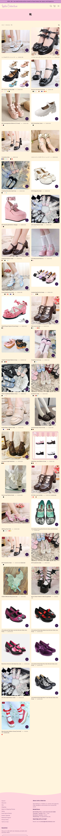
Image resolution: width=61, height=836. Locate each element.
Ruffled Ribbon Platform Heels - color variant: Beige (2, 429)
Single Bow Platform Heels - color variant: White (6, 260)
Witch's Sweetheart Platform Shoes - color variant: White (3, 395)
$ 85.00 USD (24, 326)
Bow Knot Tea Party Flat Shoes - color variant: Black (33, 91)
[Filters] (59, 25)
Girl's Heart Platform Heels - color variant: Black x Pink (31, 226)
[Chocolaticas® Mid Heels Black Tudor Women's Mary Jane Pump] (56, 693)
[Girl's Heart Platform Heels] (56, 220)
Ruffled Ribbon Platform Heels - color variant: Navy (3, 429)
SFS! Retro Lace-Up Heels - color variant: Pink (31, 497)
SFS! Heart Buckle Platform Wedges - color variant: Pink (2, 226)
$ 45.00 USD (20, 89)
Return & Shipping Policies (8, 809)
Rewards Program (6, 817)
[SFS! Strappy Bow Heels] (56, 186)
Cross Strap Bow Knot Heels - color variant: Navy (10, 294)
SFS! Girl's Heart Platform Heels (8, 697)
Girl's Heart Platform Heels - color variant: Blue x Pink (34, 226)
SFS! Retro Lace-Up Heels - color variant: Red (33, 497)
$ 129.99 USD (10, 631)
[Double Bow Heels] (56, 389)
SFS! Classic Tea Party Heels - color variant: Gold (7, 91)
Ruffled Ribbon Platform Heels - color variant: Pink (6, 429)
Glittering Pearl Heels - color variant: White (2, 530)
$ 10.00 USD (23, 596)
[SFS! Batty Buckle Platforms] (56, 254)
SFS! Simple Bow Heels (7, 562)
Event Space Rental (7, 813)
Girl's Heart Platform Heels (37, 224)
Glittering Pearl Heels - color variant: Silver (6, 530)
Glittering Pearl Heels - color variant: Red (9, 530)
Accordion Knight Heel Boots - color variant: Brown (3, 463)
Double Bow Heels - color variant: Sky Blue (37, 395)
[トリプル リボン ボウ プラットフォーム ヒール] (56, 52)
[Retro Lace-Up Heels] (56, 321)
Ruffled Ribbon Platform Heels (8, 427)
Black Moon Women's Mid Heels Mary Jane (11, 664)
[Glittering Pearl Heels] (27, 520)
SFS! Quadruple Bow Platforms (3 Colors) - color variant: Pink (2, 125)
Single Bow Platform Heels (7, 258)
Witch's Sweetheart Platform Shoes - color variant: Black (2, 395)
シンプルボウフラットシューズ (8, 57)
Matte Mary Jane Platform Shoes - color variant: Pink (36, 463)
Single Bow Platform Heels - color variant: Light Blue (7, 260)
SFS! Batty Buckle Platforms (37, 258)
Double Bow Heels (35, 393)
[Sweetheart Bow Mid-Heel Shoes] (27, 186)
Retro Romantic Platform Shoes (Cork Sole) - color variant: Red (2, 734)
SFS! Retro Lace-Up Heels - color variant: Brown (36, 497)
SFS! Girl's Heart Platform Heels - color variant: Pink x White (2, 699)
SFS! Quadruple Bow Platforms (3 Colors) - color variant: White (4, 125)
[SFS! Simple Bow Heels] (27, 554)
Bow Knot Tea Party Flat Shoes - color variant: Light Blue (34, 91)
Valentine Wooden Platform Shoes (9, 360)
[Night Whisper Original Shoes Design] (27, 321)
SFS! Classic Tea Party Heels (8, 89)
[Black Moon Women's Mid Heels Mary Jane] (27, 659)
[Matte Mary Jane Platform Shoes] (55, 456)
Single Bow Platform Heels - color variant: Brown (2, 260)
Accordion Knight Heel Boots (8, 461)
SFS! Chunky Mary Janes (36, 123)
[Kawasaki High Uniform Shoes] (53, 423)
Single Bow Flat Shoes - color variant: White (33, 361)
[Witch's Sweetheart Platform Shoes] (27, 389)
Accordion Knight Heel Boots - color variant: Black (2, 463)
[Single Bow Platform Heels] (27, 254)
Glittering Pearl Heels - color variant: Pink (7, 530)
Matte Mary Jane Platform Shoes (38, 461)
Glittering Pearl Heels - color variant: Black (3, 530)
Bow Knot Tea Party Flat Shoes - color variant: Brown (38, 91)
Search (3, 800)
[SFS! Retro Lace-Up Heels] (56, 490)
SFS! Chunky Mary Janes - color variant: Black (33, 125)
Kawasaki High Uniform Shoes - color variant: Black (31, 429)
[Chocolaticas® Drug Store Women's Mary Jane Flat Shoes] (56, 524)
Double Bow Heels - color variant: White (31, 395)
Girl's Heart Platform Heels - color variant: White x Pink (33, 226)
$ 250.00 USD (23, 360)
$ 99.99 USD (36, 530)
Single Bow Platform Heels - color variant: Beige (3, 260)
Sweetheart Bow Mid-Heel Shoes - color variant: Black (2, 192)
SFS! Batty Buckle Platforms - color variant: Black (31, 260)
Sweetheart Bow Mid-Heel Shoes (9, 191)
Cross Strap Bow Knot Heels (8, 292)
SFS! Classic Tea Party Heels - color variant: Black (9, 91)
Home (3, 24)
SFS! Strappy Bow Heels (36, 191)
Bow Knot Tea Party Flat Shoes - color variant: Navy (41, 91)
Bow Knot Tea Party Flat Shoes (38, 89)
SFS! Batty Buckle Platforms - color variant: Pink (33, 260)
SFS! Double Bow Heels (36, 562)
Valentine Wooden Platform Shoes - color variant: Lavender (9, 361)
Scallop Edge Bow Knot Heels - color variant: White (34, 294)
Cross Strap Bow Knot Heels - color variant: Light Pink (6, 294)
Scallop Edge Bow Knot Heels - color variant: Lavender (33, 294)
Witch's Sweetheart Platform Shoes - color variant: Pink (6, 395)
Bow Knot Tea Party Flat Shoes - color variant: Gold (46, 91)
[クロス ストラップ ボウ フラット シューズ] (56, 149)
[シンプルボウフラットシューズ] (27, 50)
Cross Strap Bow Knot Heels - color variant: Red (7, 294)
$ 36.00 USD (22, 191)
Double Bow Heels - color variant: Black (33, 395)
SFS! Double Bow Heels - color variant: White (31, 564)
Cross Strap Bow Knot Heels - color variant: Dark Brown (13, 294)
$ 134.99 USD (26, 664)
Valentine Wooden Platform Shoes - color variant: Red (6, 361)
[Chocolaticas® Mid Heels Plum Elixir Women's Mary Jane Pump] (56, 659)
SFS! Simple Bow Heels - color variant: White (2, 564)
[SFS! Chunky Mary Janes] (56, 118)
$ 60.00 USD (19, 258)
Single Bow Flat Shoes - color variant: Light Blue (36, 361)
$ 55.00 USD (57, 57)
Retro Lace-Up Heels (35, 326)
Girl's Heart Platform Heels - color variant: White (37, 226)
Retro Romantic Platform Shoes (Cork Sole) (11, 731)
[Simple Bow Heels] (27, 148)
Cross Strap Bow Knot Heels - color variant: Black (4, 294)
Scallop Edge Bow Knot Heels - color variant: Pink (31, 294)
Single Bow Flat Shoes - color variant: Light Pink (31, 361)
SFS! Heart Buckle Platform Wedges (10, 224)
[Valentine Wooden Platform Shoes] (27, 349)
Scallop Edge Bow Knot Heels (37, 292)
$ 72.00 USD (20, 461)
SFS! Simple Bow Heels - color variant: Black (3, 564)
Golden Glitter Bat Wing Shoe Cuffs (10, 596)
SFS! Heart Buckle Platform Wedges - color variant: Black (3, 226)
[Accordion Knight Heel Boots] (27, 456)
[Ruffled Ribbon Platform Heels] (27, 423)
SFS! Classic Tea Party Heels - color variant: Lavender (6, 91)
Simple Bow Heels (6, 157)
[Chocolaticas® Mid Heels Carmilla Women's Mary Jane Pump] (27, 625)
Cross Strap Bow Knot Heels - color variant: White (2, 294)
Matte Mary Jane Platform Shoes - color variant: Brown (33, 463)
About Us (4, 803)
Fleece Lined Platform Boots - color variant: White (2, 497)
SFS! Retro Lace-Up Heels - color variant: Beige (34, 497)
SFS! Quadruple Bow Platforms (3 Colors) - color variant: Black (3, 125)
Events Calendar (6, 815)
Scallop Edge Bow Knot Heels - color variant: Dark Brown (36, 294)
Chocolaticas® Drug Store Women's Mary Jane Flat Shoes (44, 529)
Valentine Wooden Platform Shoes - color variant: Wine (2, 361)
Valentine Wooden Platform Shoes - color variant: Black (4, 361)
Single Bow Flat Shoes (36, 360)
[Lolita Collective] (9, 6)
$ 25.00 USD (48, 123)
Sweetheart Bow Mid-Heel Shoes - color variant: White (3, 192)
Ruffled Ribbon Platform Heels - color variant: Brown (7, 429)
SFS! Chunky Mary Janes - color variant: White (31, 125)
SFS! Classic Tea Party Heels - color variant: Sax (4, 91)
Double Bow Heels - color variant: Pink (34, 395)
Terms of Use (5, 821)
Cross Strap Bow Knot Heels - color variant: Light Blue (9, 294)
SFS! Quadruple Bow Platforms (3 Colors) (11, 123)
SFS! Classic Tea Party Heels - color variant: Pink (2, 91)
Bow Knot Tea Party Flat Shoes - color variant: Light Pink (36, 91)
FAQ (3, 805)
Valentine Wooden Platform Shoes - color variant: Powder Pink (7, 361)
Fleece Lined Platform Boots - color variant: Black (3, 497)
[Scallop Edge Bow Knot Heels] (56, 284)
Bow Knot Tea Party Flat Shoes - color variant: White (37, 91)
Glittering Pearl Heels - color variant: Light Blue (4, 530)
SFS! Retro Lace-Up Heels (36, 495)
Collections (7, 24)
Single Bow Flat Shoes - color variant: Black (34, 361)
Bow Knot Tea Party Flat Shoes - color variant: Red (44, 91)
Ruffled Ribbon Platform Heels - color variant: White (4, 429)
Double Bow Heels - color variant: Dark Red (36, 395)
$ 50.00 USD (20, 57)
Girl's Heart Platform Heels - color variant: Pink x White (36, 226)
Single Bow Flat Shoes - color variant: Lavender (37, 361)
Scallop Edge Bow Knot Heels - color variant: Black (37, 294)
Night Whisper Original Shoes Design (10, 326)
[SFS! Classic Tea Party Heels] (27, 85)
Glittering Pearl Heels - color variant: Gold (10, 530)
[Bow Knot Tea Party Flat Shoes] (56, 85)
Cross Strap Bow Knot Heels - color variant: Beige (3, 294)
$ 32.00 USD (51, 427)
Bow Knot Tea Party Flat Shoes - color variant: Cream (31, 91)
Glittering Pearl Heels (6, 529)
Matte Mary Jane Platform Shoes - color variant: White (34, 463)
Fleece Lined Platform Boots (8, 495)
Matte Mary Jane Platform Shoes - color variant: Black (31, 463)
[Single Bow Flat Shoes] (53, 355)
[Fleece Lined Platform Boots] (23, 490)
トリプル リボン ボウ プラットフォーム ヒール (41, 57)
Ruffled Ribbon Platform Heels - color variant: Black (9, 429)
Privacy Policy (5, 819)
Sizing (3, 811)
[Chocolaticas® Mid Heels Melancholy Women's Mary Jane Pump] (56, 625)
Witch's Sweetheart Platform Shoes (10, 393)
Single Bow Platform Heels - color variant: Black (4, 260)
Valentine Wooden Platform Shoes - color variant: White (3, 361)
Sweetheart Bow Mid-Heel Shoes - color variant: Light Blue (6, 192)
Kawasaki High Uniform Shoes (38, 427)
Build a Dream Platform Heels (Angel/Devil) (41, 596)
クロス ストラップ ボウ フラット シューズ (40, 157)
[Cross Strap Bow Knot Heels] (26, 287)
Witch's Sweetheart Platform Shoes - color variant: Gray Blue (4, 395)
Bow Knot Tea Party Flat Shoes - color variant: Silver (43, 91)
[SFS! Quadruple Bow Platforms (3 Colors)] (27, 118)
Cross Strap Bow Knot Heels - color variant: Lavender (12, 294)
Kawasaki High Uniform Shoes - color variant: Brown (33, 429)
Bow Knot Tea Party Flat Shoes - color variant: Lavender (40, 91)
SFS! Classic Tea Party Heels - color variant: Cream (3, 91)
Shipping (4, 807)
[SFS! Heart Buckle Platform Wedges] (27, 220)
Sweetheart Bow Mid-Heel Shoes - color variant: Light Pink (4, 192)
